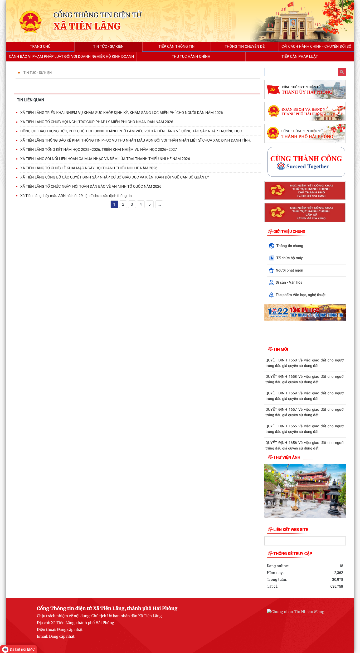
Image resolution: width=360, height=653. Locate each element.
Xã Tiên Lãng (86, 26)
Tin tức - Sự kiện (37, 73)
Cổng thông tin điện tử (97, 15)
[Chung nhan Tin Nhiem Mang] (295, 611)
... (159, 204)
